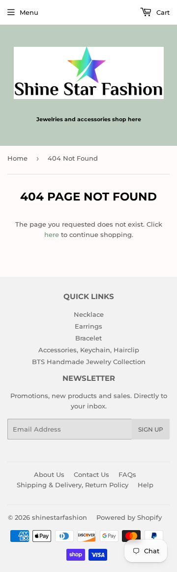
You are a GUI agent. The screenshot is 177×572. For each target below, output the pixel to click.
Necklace (89, 314)
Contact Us (91, 474)
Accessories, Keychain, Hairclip (88, 350)
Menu (29, 12)
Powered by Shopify (129, 517)
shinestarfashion (59, 517)
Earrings (88, 326)
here (51, 234)
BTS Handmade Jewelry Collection (89, 362)
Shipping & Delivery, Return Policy (72, 485)
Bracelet (88, 338)
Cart (162, 12)
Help (145, 485)
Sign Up (150, 429)
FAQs (127, 474)
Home (17, 158)
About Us (49, 474)
